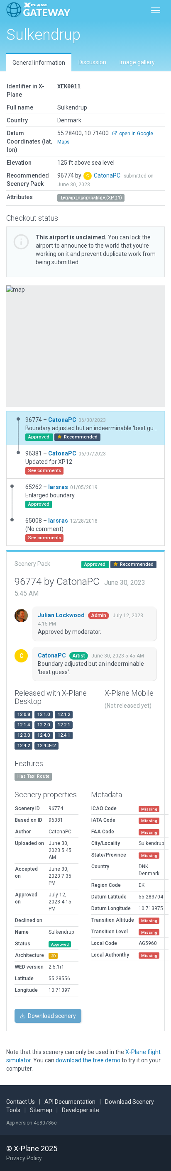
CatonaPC (108, 175)
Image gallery (137, 62)
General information (38, 62)
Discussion (92, 62)
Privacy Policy (24, 1158)
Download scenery (51, 1016)
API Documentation (69, 1101)
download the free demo (88, 1060)
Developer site (80, 1110)
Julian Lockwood (62, 615)
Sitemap (41, 1110)
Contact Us (20, 1101)
